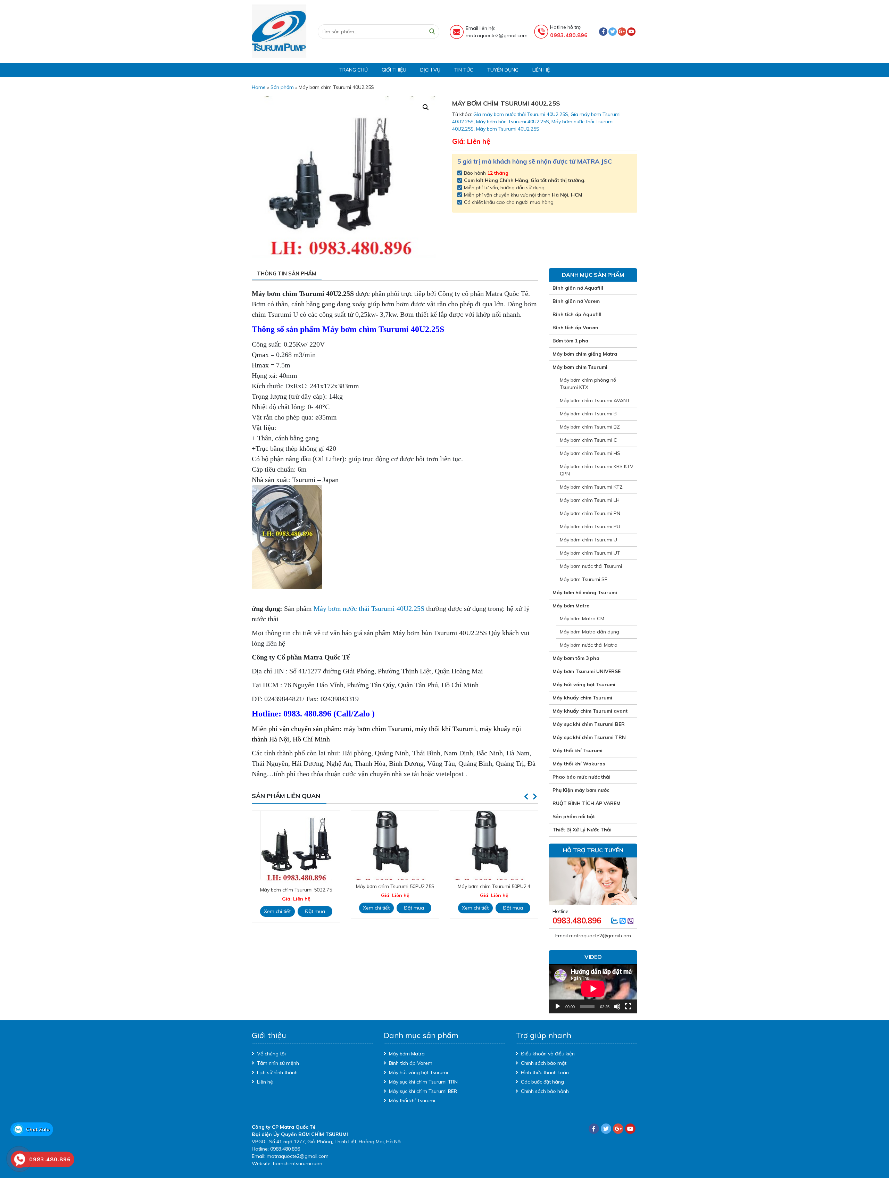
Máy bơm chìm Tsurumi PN (590, 513)
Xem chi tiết (277, 908)
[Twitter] (612, 31)
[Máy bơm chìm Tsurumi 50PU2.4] (395, 845)
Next (534, 796)
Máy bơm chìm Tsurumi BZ (590, 427)
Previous (526, 796)
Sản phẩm (282, 87)
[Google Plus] (622, 31)
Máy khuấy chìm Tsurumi (582, 698)
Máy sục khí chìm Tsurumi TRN (589, 737)
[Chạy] (557, 1006)
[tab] (287, 274)
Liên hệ (541, 70)
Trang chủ (353, 70)
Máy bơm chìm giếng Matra (584, 354)
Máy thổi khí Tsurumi (577, 750)
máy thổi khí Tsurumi (445, 728)
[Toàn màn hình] (628, 1006)
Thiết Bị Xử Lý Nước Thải (582, 830)
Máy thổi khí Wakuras (578, 764)
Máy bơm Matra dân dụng (589, 632)
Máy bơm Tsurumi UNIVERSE (586, 671)
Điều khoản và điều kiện (548, 1054)
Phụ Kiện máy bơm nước (580, 790)
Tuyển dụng (502, 70)
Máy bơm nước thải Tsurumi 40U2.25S (369, 608)
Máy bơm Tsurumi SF (583, 579)
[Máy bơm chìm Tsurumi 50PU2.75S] (296, 845)
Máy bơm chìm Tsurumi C (588, 440)
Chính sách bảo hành (545, 1091)
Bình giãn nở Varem (576, 301)
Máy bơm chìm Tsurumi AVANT (595, 400)
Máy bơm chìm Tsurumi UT (590, 553)
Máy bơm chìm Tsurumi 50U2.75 (494, 886)
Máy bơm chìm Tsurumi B (588, 413)
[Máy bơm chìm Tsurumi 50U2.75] (494, 845)
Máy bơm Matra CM (582, 618)
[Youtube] (631, 31)
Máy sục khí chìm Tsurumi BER (588, 724)
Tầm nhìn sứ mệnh (278, 1063)
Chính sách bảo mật (543, 1063)
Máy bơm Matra (571, 606)
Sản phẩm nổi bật (573, 816)
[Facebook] (603, 31)
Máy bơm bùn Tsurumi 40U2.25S (512, 121)
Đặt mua (315, 908)
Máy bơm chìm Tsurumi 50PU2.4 (395, 886)
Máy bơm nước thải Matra (588, 645)
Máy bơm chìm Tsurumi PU (590, 526)
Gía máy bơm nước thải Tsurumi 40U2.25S (520, 114)
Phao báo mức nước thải (581, 777)
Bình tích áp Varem (575, 327)
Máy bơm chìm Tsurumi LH (590, 500)
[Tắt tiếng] (617, 1006)
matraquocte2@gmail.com (600, 935)
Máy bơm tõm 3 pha (575, 658)
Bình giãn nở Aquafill (577, 288)
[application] (593, 988)
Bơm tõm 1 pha (570, 341)
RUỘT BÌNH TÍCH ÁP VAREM (586, 803)
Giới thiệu (394, 70)
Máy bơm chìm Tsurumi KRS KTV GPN (596, 470)
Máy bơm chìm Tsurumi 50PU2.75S (296, 886)
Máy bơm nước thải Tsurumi (591, 566)
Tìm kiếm (432, 32)
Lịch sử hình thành (277, 1072)
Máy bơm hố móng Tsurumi (584, 592)
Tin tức (463, 70)
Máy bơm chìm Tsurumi (579, 367)
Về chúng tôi (271, 1054)
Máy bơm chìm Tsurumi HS (590, 453)
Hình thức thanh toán (545, 1072)
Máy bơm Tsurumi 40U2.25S (507, 129)
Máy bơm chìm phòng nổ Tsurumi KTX (588, 383)
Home (259, 87)
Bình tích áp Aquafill (576, 314)
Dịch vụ (430, 70)
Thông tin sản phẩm (286, 273)
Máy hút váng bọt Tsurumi (583, 684)
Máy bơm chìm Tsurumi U (588, 540)
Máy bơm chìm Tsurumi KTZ (591, 487)
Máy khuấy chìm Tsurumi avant (590, 711)
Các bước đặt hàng (542, 1082)
